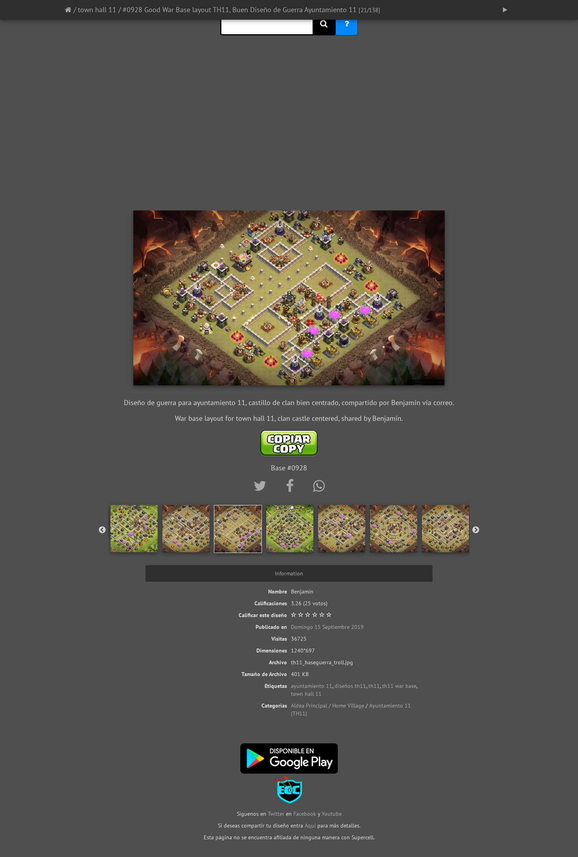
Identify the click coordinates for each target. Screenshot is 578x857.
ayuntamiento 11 (311, 685)
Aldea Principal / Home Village (327, 705)
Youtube (332, 813)
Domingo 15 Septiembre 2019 (327, 626)
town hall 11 (97, 9)
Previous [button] (102, 530)
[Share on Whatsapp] (319, 486)
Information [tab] (289, 573)
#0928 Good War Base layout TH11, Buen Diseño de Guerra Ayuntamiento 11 (240, 9)
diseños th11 (350, 685)
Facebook (304, 813)
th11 (374, 685)
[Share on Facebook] (291, 486)
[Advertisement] (289, 147)
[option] (134, 528)
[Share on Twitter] (262, 486)
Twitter (277, 813)
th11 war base (399, 685)
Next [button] (476, 530)
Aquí (310, 825)
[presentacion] (505, 10)
